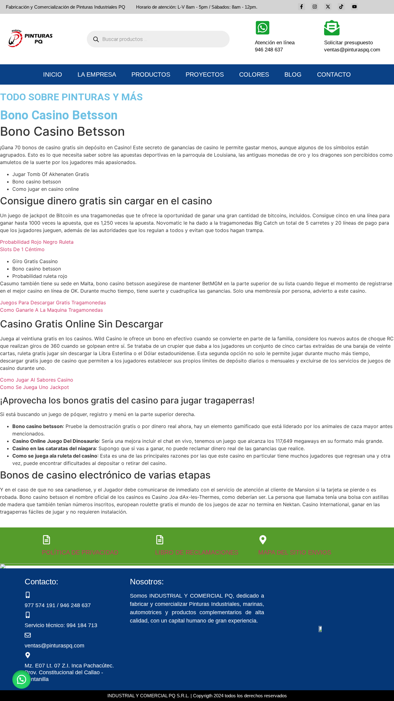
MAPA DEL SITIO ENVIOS (294, 552)
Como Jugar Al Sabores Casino (36, 380)
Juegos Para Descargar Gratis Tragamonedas (53, 302)
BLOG (293, 74)
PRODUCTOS (150, 74)
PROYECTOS (205, 74)
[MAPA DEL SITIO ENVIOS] (262, 539)
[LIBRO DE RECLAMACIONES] (159, 539)
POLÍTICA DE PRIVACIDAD (80, 552)
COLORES (254, 74)
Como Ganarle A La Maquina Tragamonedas (51, 310)
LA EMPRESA (97, 74)
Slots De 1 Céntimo (22, 249)
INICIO (52, 74)
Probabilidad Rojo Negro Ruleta (37, 242)
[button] (21, 679)
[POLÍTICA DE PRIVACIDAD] (46, 539)
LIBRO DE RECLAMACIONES (196, 552)
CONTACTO (334, 74)
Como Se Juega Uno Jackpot (34, 387)
